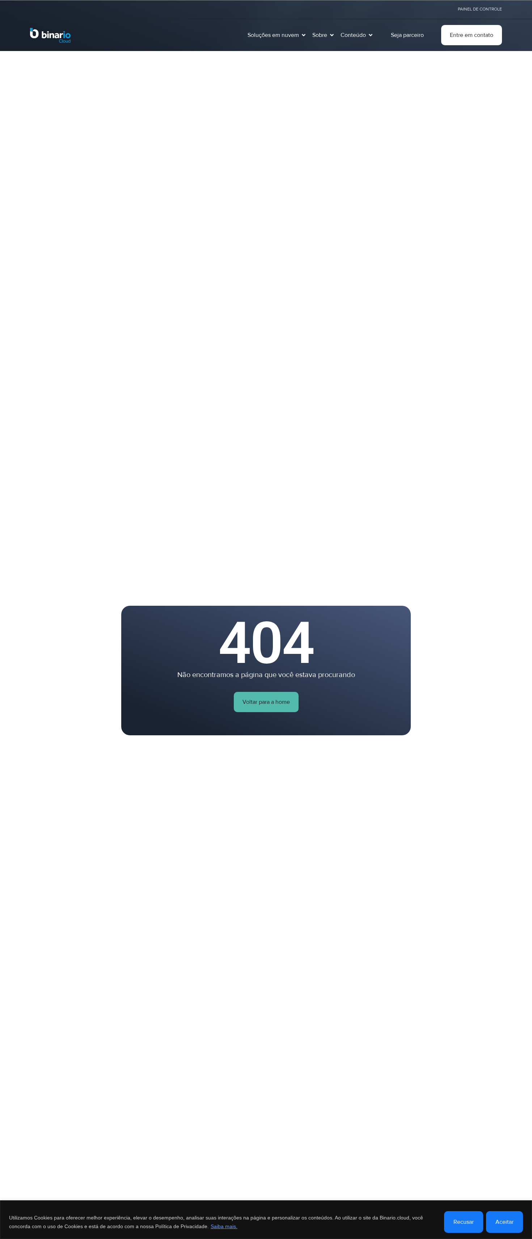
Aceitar (504, 1222)
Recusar (463, 1222)
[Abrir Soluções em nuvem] (304, 35)
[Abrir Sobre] (332, 35)
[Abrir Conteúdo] (370, 35)
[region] (266, 1219)
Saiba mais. (224, 1226)
